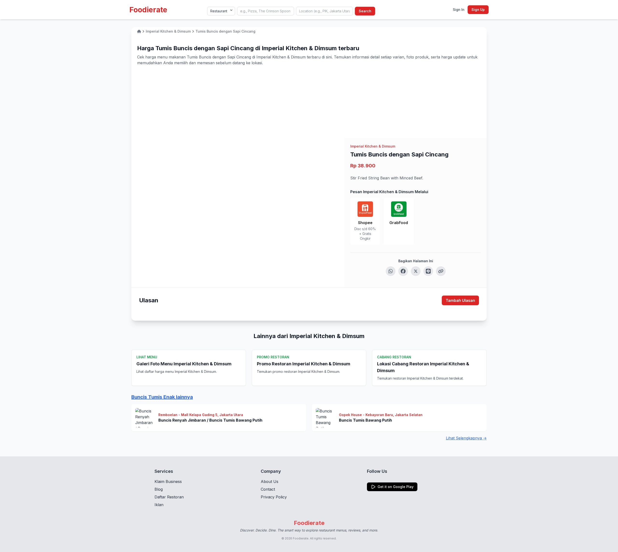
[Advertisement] (309, 102)
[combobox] (265, 11)
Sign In (458, 9)
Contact (268, 489)
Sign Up (478, 9)
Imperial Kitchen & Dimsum (372, 146)
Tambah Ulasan (460, 300)
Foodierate (148, 9)
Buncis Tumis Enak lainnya (162, 397)
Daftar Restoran (169, 497)
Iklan (158, 504)
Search (365, 11)
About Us (269, 481)
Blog (158, 489)
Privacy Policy (274, 497)
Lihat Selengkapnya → (466, 438)
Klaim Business (168, 481)
